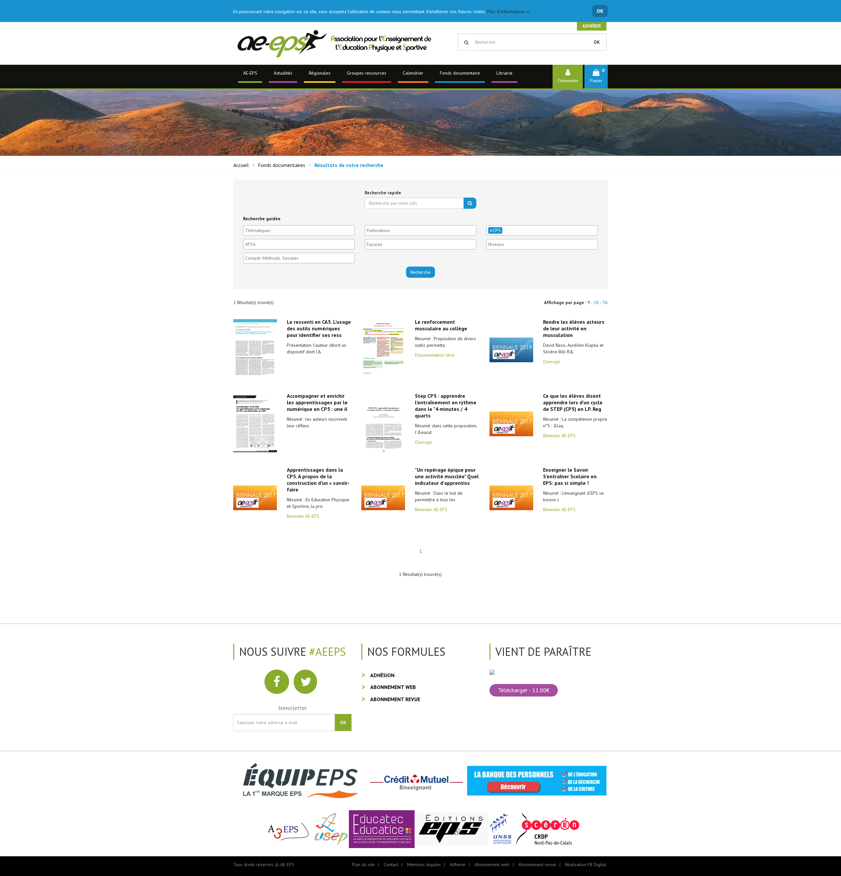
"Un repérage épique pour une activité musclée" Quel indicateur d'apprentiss (447, 476)
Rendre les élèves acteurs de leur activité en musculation (573, 328)
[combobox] (299, 230)
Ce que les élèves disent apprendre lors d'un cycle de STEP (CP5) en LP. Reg (572, 402)
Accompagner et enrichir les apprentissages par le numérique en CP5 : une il (317, 402)
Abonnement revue (395, 699)
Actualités (283, 73)
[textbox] (300, 230)
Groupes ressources (366, 73)
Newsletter (292, 708)
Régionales (319, 73)
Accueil (241, 165)
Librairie (504, 73)
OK (600, 11)
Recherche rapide (383, 193)
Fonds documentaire (460, 73)
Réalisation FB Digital (585, 864)
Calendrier (413, 73)
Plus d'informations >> (509, 11)
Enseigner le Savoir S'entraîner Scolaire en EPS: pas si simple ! (570, 476)
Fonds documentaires (281, 165)
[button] (596, 76)
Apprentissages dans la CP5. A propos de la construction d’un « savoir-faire (318, 479)
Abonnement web (393, 687)
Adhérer (591, 26)
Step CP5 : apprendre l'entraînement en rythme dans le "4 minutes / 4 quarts (445, 405)
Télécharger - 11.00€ (523, 690)
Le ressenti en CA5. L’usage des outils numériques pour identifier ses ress (319, 328)
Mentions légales (424, 864)
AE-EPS (250, 73)
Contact (391, 864)
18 (596, 302)
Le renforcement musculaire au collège (441, 325)
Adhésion (382, 675)
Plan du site (363, 864)
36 (605, 302)
